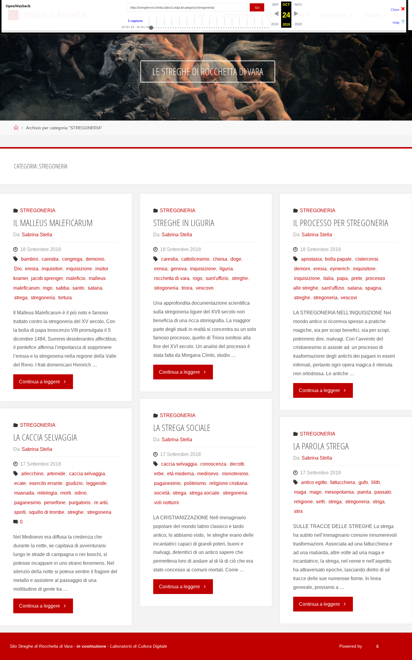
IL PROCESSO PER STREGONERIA (340, 222)
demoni (302, 268)
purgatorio (79, 502)
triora (187, 288)
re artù (100, 502)
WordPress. (391, 646)
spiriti (20, 512)
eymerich (340, 268)
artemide (56, 473)
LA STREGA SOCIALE (182, 427)
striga (379, 501)
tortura (65, 297)
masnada (24, 492)
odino (80, 492)
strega (20, 297)
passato (382, 492)
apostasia (311, 259)
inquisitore (364, 268)
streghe (240, 278)
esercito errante (45, 483)
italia (328, 278)
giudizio (74, 483)
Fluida (368, 646)
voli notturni (166, 502)
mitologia (47, 492)
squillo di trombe (46, 512)
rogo (47, 288)
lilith (375, 482)
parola (364, 492)
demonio (95, 259)
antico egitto (314, 482)
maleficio (75, 278)
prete (356, 278)
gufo (363, 482)
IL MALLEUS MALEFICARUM (53, 222)
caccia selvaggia (179, 464)
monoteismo (235, 473)
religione (303, 501)
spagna (373, 288)
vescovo (205, 288)
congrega (72, 259)
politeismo (195, 483)
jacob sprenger (47, 278)
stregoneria (43, 297)
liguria (226, 268)
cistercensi (366, 259)
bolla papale (338, 259)
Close (395, 9)
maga (300, 492)
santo (78, 288)
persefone (54, 502)
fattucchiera (342, 482)
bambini (29, 259)
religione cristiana (228, 483)
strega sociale (204, 492)
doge (235, 259)
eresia (31, 268)
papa (342, 278)
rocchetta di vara (171, 278)
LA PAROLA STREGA (321, 446)
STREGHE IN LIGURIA (183, 222)
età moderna (180, 473)
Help (396, 22)
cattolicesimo (195, 259)
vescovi (349, 297)
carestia (50, 259)
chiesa (220, 259)
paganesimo (167, 483)
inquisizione (79, 268)
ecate (20, 483)
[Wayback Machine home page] (18, 6)
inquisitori (52, 268)
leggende (96, 483)
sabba (62, 288)
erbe (159, 473)
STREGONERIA (37, 210)
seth (320, 501)
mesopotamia (339, 492)
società (162, 492)
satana (95, 288)
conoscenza (213, 464)
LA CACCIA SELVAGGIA (45, 437)
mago (315, 492)
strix (298, 511)
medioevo (207, 473)
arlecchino (32, 473)
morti (65, 492)
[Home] (16, 127)
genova (179, 268)
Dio (18, 268)
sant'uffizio (217, 278)
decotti (237, 464)
